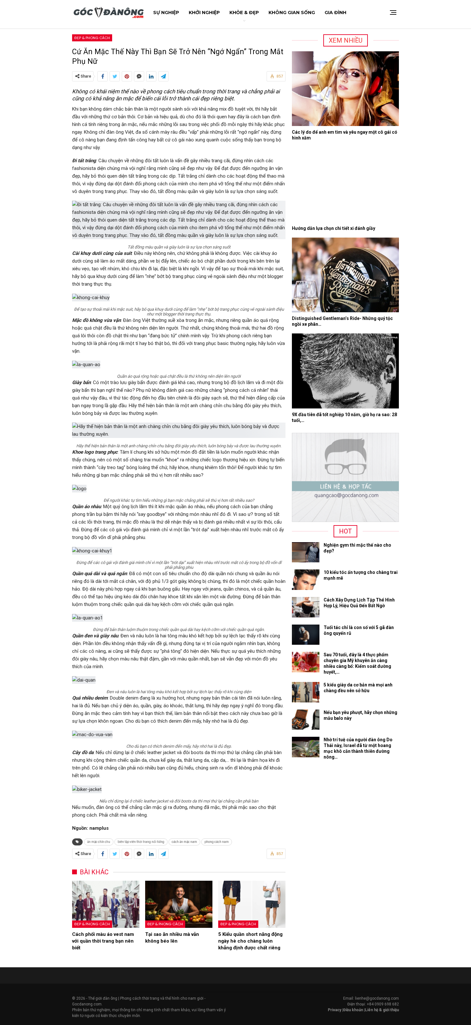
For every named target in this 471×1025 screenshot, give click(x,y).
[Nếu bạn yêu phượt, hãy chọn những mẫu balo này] (305, 720)
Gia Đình (335, 12)
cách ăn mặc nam (184, 842)
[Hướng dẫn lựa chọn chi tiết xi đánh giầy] (345, 184)
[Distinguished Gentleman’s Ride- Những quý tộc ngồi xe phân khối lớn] (345, 275)
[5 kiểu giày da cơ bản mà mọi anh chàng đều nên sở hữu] (305, 692)
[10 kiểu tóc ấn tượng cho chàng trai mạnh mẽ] (305, 579)
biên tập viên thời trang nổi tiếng (141, 842)
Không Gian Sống (292, 12)
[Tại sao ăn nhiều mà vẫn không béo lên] (178, 904)
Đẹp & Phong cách (92, 37)
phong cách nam (216, 842)
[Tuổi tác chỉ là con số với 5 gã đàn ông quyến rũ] (305, 635)
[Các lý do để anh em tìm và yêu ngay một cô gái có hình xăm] (345, 88)
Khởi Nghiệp (204, 12)
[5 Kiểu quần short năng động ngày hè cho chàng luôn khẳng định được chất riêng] (251, 904)
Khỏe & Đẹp (244, 12)
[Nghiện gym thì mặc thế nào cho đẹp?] (305, 552)
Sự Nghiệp (166, 12)
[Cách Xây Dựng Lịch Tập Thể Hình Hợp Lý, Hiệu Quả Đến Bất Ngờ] (305, 607)
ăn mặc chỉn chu (98, 842)
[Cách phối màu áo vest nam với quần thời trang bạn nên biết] (105, 904)
